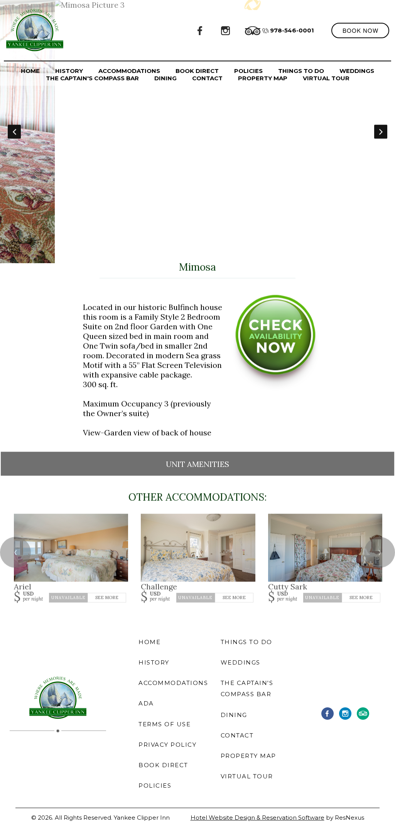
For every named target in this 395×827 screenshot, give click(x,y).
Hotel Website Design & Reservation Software (257, 817)
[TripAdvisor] (252, 30)
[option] (197, 131)
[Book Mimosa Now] (275, 387)
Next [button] (380, 132)
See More (106, 597)
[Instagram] (226, 30)
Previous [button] (14, 132)
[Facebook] (200, 30)
